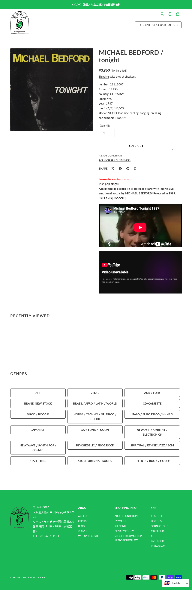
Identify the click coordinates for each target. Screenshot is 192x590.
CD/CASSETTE (152, 403)
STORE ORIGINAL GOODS (95, 461)
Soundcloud (159, 526)
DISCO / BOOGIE (38, 414)
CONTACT (84, 521)
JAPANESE (38, 430)
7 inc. (95, 393)
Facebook (157, 541)
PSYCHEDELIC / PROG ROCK (95, 445)
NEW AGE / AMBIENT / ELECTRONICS (152, 432)
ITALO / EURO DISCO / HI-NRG (152, 414)
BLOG (81, 526)
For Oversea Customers (157, 25)
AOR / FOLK (152, 393)
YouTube (157, 516)
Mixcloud (157, 531)
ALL (37, 393)
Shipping (104, 76)
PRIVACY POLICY (124, 531)
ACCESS (82, 516)
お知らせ (83, 531)
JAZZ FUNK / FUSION (95, 430)
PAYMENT (120, 521)
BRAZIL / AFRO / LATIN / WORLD (95, 403)
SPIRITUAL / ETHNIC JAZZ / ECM (152, 445)
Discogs (156, 521)
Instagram (158, 546)
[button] (175, 583)
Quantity (105, 125)
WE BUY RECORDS (88, 536)
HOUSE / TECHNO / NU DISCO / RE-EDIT (95, 416)
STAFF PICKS (38, 461)
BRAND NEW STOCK (38, 403)
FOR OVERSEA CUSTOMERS (114, 160)
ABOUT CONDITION (126, 516)
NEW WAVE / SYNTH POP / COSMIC (38, 447)
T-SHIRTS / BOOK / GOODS (152, 461)
